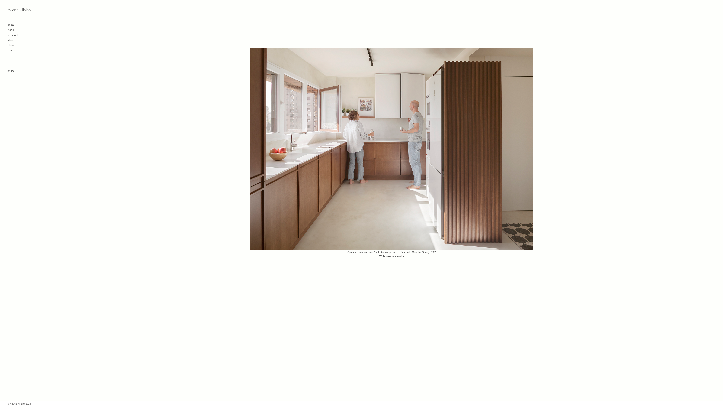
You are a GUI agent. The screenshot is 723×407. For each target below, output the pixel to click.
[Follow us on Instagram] (9, 71)
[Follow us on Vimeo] (12, 71)
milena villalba (19, 10)
